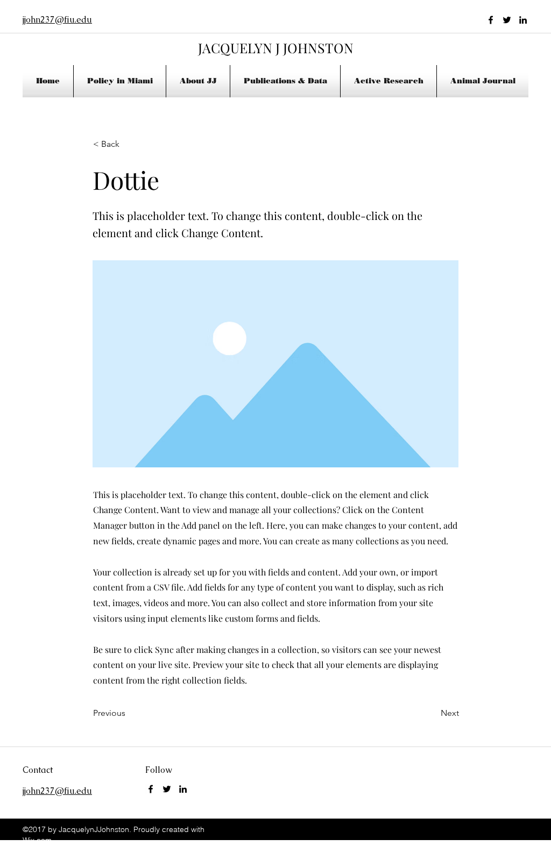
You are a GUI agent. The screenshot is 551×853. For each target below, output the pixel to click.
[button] (198, 81)
